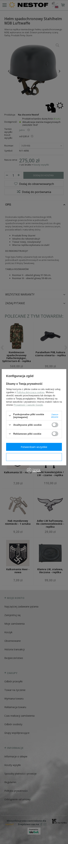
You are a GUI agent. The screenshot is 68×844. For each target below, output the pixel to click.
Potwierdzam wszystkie (34, 446)
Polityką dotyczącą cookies (30, 392)
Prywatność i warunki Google (28, 404)
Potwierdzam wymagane (34, 457)
